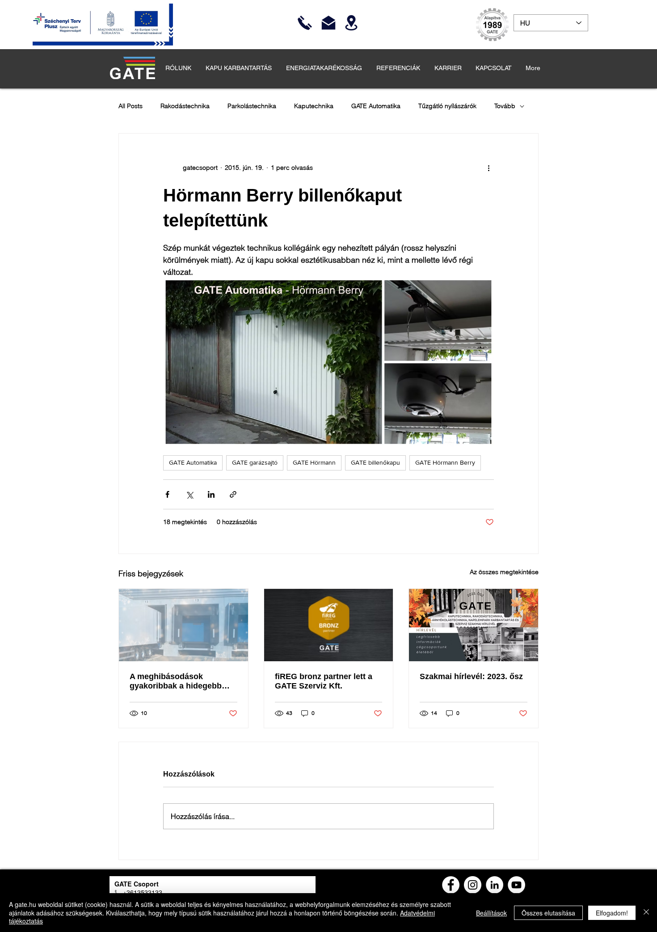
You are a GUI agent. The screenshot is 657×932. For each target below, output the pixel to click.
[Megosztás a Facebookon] (167, 494)
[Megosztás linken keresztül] (233, 494)
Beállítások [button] (491, 912)
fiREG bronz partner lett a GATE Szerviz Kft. (323, 681)
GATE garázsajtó (255, 462)
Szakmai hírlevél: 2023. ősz (471, 676)
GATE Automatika (375, 106)
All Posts (130, 106)
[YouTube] (516, 885)
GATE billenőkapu (375, 462)
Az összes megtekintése (504, 572)
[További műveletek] (488, 167)
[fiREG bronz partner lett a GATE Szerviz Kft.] (328, 625)
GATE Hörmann (314, 462)
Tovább (504, 106)
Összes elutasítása (548, 912)
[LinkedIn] (494, 885)
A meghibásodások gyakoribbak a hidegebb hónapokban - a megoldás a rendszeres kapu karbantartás (183, 681)
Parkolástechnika (251, 106)
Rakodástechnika (185, 106)
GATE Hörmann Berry (445, 462)
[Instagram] (472, 885)
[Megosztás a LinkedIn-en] (211, 494)
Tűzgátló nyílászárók (447, 106)
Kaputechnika (313, 106)
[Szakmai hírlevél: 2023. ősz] (473, 625)
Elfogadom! (612, 912)
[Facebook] (450, 885)
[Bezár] (646, 912)
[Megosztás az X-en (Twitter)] (189, 494)
